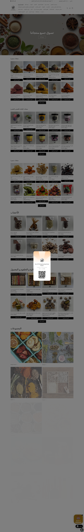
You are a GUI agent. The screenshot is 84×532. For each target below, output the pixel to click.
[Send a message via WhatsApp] (81, 529)
